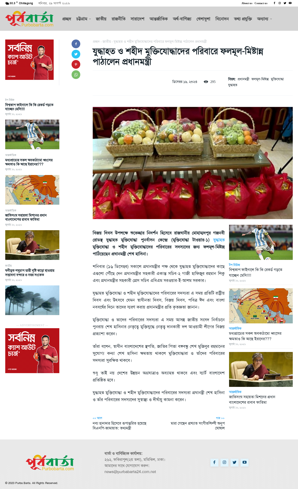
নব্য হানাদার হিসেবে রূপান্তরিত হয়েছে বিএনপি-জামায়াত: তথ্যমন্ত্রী (119, 426)
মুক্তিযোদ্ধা (277, 79)
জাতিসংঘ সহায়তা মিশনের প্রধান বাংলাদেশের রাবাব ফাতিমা (26, 217)
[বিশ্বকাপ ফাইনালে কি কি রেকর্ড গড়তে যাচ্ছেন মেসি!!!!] (32, 134)
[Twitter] (285, 3)
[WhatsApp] (76, 74)
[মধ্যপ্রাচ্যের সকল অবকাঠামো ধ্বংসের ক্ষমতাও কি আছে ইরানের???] (32, 190)
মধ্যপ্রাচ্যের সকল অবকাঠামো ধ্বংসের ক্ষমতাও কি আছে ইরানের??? (29, 162)
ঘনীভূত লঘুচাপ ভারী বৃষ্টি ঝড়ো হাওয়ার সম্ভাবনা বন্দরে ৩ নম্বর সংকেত (29, 272)
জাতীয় (8, 265)
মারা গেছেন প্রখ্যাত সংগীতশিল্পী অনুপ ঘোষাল (198, 426)
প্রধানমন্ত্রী (243, 79)
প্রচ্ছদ (96, 41)
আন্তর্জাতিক (10, 155)
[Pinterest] (76, 64)
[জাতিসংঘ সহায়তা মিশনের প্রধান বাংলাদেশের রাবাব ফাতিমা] (32, 245)
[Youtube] (290, 3)
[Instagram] (279, 3)
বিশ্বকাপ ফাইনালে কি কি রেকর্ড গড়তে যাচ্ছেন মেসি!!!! (29, 107)
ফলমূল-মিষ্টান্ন (260, 79)
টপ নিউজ (9, 99)
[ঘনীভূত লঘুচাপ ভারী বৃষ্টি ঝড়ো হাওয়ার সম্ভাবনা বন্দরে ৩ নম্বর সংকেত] (32, 300)
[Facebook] (274, 3)
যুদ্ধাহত (232, 85)
